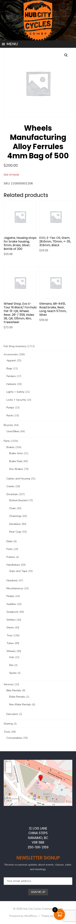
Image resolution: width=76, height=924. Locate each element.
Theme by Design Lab (54, 916)
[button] (40, 778)
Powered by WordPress (23, 916)
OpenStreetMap (63, 804)
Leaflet (48, 804)
